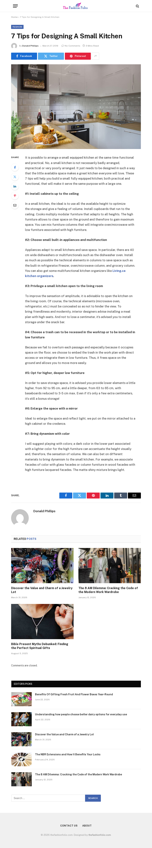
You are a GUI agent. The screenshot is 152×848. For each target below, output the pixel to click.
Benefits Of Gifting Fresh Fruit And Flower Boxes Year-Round (74, 694)
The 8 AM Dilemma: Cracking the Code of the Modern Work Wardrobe (108, 590)
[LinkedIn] (15, 186)
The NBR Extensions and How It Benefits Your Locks (67, 754)
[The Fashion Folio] (76, 6)
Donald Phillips (30, 45)
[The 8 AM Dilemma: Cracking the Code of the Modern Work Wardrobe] (109, 565)
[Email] (15, 205)
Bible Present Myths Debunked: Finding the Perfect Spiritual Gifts (39, 646)
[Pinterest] (15, 195)
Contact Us (69, 825)
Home (14, 17)
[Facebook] (15, 167)
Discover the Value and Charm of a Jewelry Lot (41, 590)
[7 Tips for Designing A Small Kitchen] (76, 106)
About (87, 825)
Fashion (17, 27)
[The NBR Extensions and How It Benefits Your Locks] (21, 759)
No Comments (72, 45)
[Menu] (15, 6)
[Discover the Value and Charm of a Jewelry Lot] (42, 565)
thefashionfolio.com (99, 835)
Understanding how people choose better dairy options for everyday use (81, 714)
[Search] (137, 6)
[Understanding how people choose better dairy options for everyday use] (21, 719)
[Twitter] (15, 176)
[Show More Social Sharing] (95, 56)
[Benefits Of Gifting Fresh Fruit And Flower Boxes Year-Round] (21, 699)
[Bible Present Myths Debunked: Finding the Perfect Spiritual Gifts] (42, 621)
